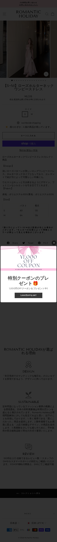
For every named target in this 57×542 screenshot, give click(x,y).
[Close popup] (54, 242)
